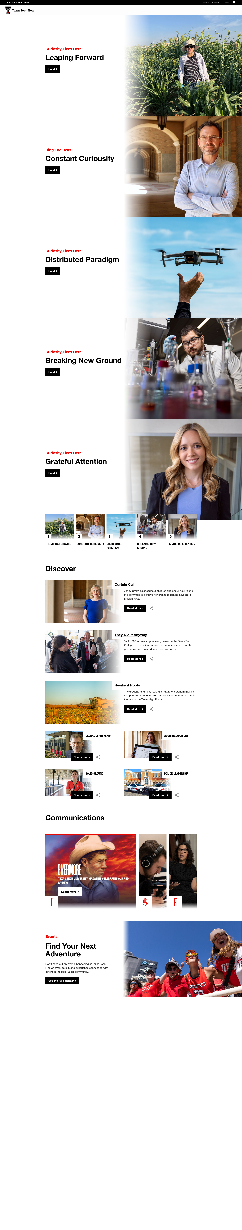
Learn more (69, 891)
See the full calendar (61, 980)
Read (51, 69)
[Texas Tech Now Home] (5, 10)
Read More (134, 608)
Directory (205, 2)
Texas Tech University (17, 2)
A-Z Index (225, 2)
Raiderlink (215, 2)
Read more (81, 757)
